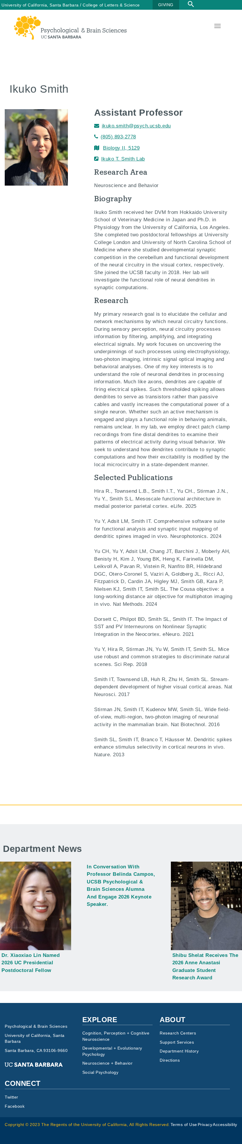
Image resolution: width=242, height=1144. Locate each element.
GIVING (166, 4)
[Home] (70, 19)
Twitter (11, 1097)
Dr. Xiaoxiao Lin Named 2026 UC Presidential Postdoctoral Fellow (30, 962)
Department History (179, 1051)
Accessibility (225, 1124)
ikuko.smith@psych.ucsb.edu (136, 126)
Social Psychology (100, 1072)
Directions (170, 1060)
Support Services (177, 1042)
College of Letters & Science (111, 5)
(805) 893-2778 (118, 137)
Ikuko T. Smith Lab (123, 159)
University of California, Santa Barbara (40, 5)
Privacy (205, 1124)
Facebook (14, 1106)
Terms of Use (184, 1124)
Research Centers (178, 1033)
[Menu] (216, 27)
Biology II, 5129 (121, 148)
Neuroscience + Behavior (107, 1063)
